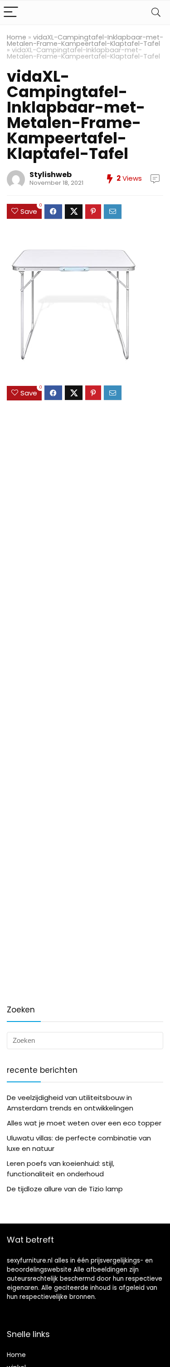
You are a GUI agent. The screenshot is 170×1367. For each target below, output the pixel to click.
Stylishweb (50, 174)
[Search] (156, 12)
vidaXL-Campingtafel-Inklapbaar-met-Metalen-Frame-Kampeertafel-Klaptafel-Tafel (85, 40)
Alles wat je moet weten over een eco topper (84, 1123)
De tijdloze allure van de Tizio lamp (65, 1189)
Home (16, 37)
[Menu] (11, 12)
